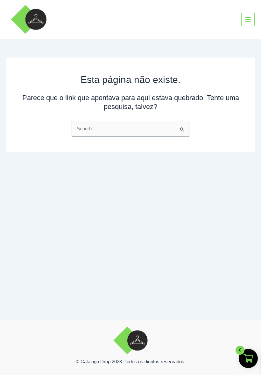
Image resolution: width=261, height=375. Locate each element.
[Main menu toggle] (248, 19)
